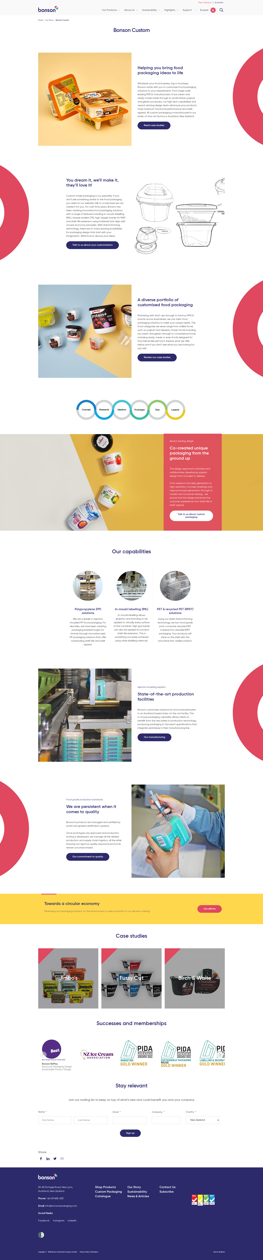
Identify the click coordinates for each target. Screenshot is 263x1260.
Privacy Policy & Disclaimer (89, 1252)
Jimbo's (68, 978)
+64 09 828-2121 (54, 1198)
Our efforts (210, 909)
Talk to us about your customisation (92, 245)
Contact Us (167, 1187)
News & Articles (138, 1196)
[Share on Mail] (62, 1158)
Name (42, 1112)
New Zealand (205, 3)
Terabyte (222, 1252)
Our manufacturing (154, 737)
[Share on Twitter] (55, 1158)
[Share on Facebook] (41, 1158)
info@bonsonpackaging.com (61, 1206)
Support (187, 10)
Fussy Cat (131, 978)
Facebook (43, 1221)
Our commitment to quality (87, 857)
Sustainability (149, 10)
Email (117, 1112)
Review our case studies (157, 357)
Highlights (169, 10)
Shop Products (105, 1187)
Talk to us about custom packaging (191, 515)
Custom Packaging (108, 1191)
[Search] (221, 10)
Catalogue (103, 1196)
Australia (219, 3)
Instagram (59, 1221)
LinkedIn (72, 1221)
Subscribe (167, 1191)
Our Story (49, 20)
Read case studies (154, 125)
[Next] (219, 1055)
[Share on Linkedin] (48, 1158)
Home (40, 20)
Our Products (109, 10)
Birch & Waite (194, 978)
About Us (129, 10)
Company (158, 1112)
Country (191, 1112)
